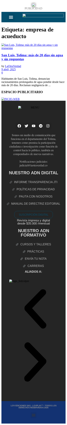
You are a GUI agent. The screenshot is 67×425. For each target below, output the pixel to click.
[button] (11, 17)
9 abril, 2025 (8, 69)
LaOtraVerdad (13, 66)
